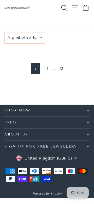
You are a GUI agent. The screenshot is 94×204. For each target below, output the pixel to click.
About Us (16, 134)
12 (61, 68)
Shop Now (17, 110)
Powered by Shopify (47, 193)
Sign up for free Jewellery (40, 146)
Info (10, 122)
